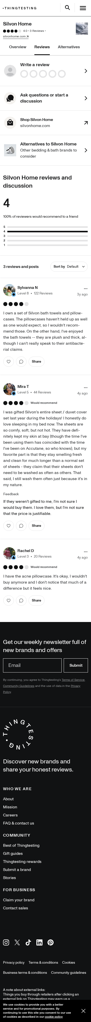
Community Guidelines (18, 686)
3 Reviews (37, 31)
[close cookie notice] (83, 1011)
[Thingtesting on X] (17, 943)
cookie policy (54, 1017)
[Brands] (20, 8)
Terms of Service (73, 680)
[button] (28, 290)
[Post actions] (86, 289)
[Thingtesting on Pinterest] (51, 943)
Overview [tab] (17, 47)
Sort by (66, 266)
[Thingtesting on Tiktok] (28, 943)
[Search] (67, 7)
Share (36, 361)
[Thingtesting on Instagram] (6, 943)
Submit (76, 665)
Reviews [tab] (42, 47)
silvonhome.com (14, 37)
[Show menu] (83, 8)
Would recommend (44, 403)
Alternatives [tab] (69, 47)
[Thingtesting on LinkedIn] (39, 943)
